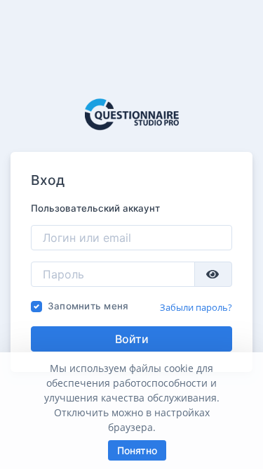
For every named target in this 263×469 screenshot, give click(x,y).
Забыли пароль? (196, 307)
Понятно (137, 450)
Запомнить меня (88, 305)
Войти (132, 339)
